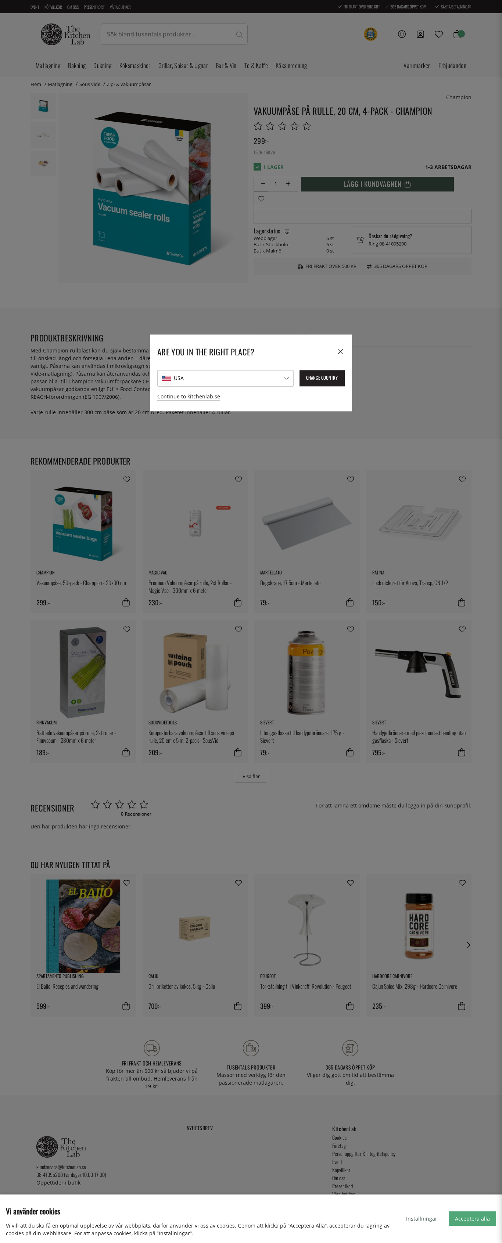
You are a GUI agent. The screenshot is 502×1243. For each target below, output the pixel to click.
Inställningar (421, 1218)
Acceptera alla (472, 1218)
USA (179, 378)
